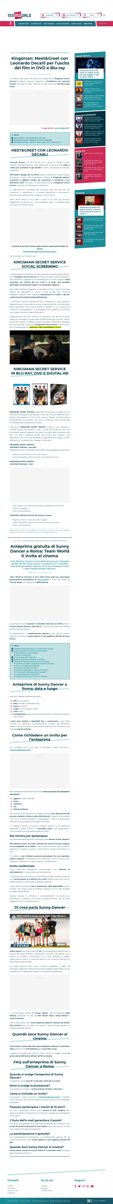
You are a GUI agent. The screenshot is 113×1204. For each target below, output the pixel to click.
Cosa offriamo (71, 15)
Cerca (104, 15)
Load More (40, 1161)
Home (12, 52)
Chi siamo (44, 1186)
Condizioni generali (13, 1201)
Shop (92, 15)
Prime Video (88, 23)
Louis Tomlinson (62, 23)
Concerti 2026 (23, 23)
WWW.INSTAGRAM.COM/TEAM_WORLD (40, 252)
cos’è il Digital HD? (62, 128)
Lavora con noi (13, 1190)
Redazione (45, 1188)
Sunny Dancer (43, 580)
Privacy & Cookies (25, 1201)
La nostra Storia (46, 1190)
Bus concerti (49, 23)
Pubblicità (11, 1193)
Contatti (10, 1186)
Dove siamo (12, 1188)
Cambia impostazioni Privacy (40, 1201)
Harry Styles (76, 23)
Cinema (17, 52)
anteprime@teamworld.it (20, 750)
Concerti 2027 (36, 23)
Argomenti (49, 15)
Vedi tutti (103, 23)
